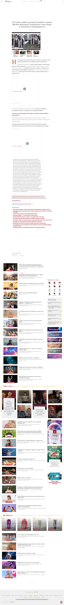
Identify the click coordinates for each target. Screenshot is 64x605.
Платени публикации (36, 597)
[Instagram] (37, 592)
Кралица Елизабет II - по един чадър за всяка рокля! (25, 215)
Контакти (42, 597)
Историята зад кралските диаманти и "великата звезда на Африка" (29, 218)
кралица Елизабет (15, 255)
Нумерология (39, 1)
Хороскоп (32, 1)
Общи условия (12, 601)
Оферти (9, 515)
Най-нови (25, 1)
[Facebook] (35, 592)
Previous (12, 54)
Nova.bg (16, 595)
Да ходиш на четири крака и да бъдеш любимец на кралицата (27, 221)
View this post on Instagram (17, 91)
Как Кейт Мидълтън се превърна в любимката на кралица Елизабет (29, 227)
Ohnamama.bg (8, 595)
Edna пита (7, 386)
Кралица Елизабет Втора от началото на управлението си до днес (28, 216)
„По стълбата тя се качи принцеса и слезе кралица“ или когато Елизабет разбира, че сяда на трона (32, 225)
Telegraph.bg (42, 595)
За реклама (30, 597)
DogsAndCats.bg (36, 595)
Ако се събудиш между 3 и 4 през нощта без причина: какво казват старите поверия (54, 306)
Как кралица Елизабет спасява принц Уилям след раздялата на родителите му (31, 209)
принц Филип (22, 255)
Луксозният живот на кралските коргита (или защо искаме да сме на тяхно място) (32, 220)
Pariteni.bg (51, 595)
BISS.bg (60, 595)
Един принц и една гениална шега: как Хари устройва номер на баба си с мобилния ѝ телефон (32, 211)
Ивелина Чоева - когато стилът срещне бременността (53, 315)
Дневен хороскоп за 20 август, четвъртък (53, 311)
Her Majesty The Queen (21, 193)
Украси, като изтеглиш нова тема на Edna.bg (55, 482)
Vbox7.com (26, 595)
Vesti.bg (12, 595)
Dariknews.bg (21, 595)
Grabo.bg (46, 595)
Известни (32, 19)
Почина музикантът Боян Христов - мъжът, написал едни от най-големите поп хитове (54, 322)
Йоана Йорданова (56, 419)
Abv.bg (3, 595)
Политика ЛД (25, 597)
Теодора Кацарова (18, 253)
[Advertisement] (25, 239)
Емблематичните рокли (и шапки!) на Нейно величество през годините (29, 223)
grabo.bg (20, 291)
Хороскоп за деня (53, 280)
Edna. (8, 1)
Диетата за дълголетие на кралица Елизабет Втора (25, 213)
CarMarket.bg (56, 595)
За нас (21, 597)
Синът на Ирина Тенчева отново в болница (54, 303)
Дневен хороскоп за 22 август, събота (53, 319)
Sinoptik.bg (30, 595)
